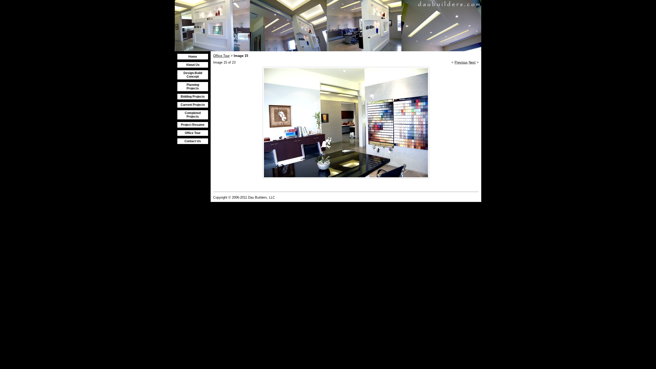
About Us (193, 65)
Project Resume (192, 125)
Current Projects (193, 105)
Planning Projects (193, 86)
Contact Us (192, 141)
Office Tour (193, 133)
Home (192, 56)
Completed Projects (193, 114)
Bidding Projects (193, 96)
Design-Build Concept (192, 74)
